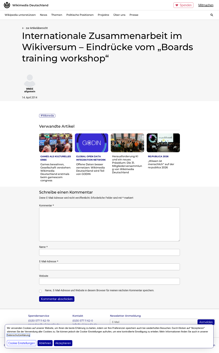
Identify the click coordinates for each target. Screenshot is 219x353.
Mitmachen (205, 5)
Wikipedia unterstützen (20, 14)
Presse (134, 14)
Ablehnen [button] (45, 343)
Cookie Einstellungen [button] (21, 343)
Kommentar (46, 205)
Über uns (119, 14)
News (43, 14)
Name (43, 247)
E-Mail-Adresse (48, 261)
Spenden (186, 5)
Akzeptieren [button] (63, 343)
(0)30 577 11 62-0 (82, 320)
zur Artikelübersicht (37, 28)
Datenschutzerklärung (18, 335)
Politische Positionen (80, 14)
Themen (56, 14)
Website (43, 275)
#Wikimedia (47, 115)
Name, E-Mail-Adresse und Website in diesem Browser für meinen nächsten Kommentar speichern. (99, 290)
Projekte (103, 14)
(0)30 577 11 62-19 (39, 320)
